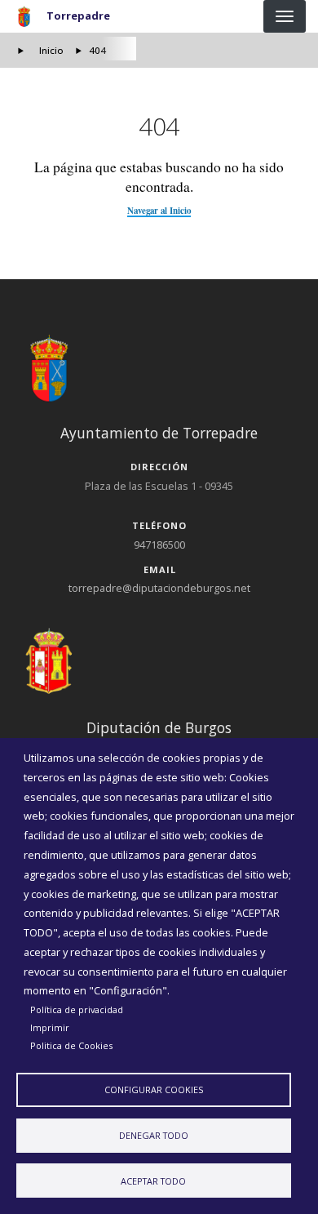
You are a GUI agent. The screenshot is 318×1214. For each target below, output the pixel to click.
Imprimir (49, 1027)
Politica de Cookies (71, 1045)
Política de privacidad (76, 1009)
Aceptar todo (153, 1181)
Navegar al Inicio (159, 210)
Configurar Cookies (153, 1089)
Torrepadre (78, 15)
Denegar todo (153, 1135)
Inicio (51, 50)
